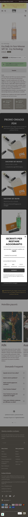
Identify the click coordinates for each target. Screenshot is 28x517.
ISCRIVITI (14, 270)
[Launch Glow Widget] (24, 513)
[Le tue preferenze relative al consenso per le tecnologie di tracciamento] (2, 514)
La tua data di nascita (9, 261)
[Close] (25, 236)
